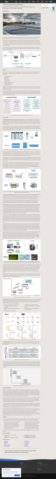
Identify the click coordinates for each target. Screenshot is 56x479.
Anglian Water (6, 442)
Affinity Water (6, 441)
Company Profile (45, 5)
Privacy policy (35, 476)
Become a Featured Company (41, 465)
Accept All (17, 475)
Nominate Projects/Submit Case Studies (43, 464)
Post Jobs (38, 466)
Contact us (38, 471)
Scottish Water (26, 441)
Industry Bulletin (22, 471)
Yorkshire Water (26, 446)
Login (51, 1)
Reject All (11, 475)
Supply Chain (29, 1)
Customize (5, 475)
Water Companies (16, 1)
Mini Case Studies (42, 2)
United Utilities (26, 443)
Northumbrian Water (7, 446)
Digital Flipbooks (33, 1)
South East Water (26, 442)
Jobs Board (38, 1)
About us (38, 470)
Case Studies (20, 1)
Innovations (24, 1)
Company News (46, 1)
